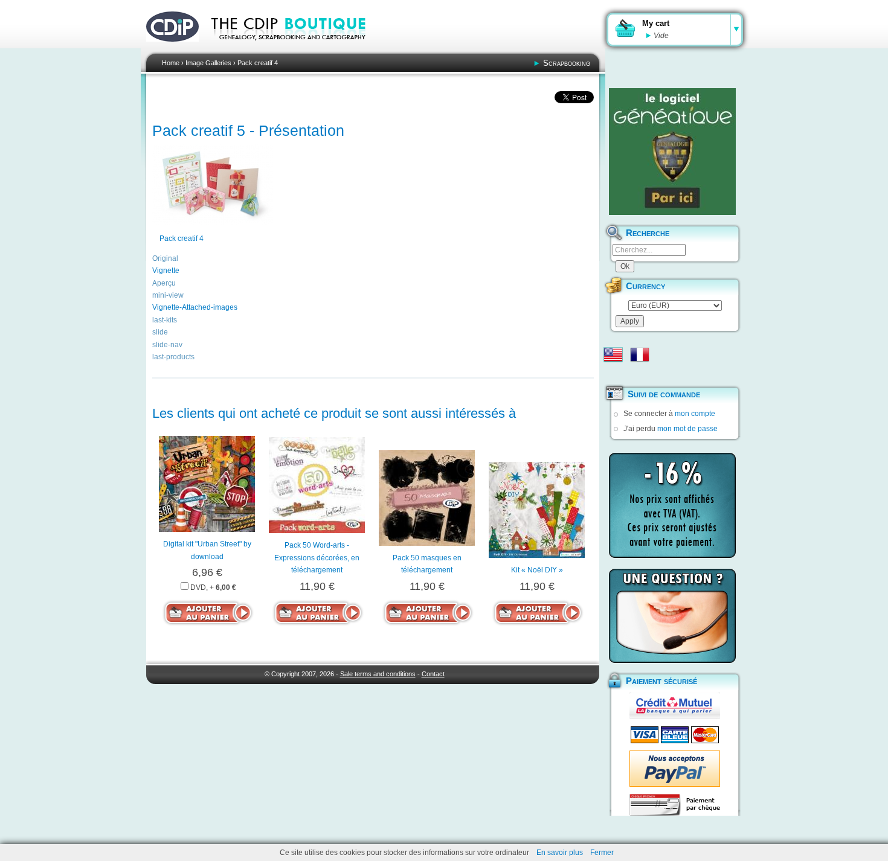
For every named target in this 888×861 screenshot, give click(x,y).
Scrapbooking (566, 63)
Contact (433, 673)
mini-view (168, 295)
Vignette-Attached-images (194, 307)
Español (613, 373)
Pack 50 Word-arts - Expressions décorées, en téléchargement (316, 557)
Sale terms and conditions (378, 673)
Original (165, 258)
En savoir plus (559, 852)
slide (160, 332)
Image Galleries (208, 62)
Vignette (165, 270)
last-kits (164, 320)
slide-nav (167, 345)
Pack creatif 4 (257, 62)
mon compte (695, 413)
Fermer (602, 852)
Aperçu (164, 283)
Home (170, 62)
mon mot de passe (687, 428)
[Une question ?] (672, 616)
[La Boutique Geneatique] (672, 151)
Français (639, 354)
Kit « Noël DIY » (537, 570)
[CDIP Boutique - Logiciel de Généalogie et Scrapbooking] (296, 48)
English (613, 354)
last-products (173, 357)
